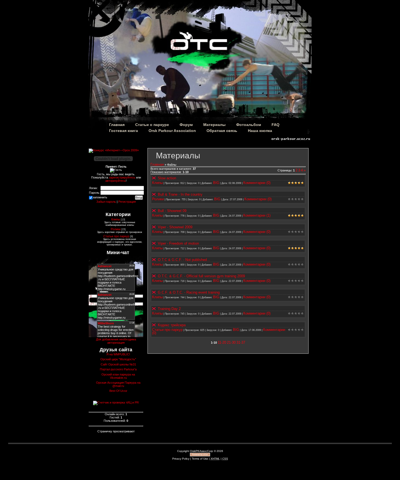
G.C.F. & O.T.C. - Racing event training (189, 292)
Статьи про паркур (167, 330)
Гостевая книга (123, 130)
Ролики (158, 199)
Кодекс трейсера (172, 325)
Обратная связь (222, 130)
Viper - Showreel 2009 (175, 227)
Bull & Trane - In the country (180, 194)
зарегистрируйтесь (122, 177)
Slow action (167, 178)
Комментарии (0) (256, 183)
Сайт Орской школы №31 (118, 364)
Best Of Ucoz (118, 390)
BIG (216, 183)
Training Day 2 (169, 309)
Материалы (214, 124)
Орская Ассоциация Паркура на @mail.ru (118, 384)
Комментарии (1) (256, 215)
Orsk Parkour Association (172, 130)
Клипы (157, 183)
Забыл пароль (106, 201)
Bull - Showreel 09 (172, 211)
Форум (186, 124)
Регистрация (127, 201)
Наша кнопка (260, 130)
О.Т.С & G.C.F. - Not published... (184, 260)
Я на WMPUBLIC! (118, 354)
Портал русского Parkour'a (118, 369)
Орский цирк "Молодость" (118, 359)
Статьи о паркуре (152, 124)
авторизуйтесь (115, 180)
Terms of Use (200, 458)
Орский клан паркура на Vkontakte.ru (118, 376)
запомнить (100, 197)
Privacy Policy (180, 458)
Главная (117, 124)
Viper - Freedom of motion (178, 243)
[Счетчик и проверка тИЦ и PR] (116, 402)
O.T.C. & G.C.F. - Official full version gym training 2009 (201, 276)
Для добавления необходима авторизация (116, 341)
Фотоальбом (248, 124)
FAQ (275, 124)
